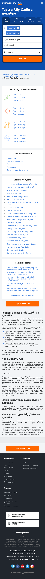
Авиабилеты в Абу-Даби (17, 196)
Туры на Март (18, 94)
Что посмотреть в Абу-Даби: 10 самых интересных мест (20, 273)
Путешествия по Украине (10, 502)
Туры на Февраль (19, 141)
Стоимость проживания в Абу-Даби (22, 213)
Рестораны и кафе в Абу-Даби (20, 219)
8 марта (10, 164)
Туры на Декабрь (19, 135)
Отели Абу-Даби (14, 210)
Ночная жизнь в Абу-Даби (18, 247)
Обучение (8, 498)
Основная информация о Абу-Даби (22, 184)
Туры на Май (18, 100)
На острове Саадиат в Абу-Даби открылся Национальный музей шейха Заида (21, 279)
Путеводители (9, 482)
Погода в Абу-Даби (15, 207)
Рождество (11, 167)
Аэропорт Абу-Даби (15, 199)
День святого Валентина (17, 170)
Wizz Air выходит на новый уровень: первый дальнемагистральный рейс (22, 289)
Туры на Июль (18, 111)
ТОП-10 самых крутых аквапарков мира (21, 284)
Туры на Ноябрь (19, 128)
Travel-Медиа (9, 479)
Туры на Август (19, 114)
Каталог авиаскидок (8, 466)
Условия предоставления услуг (22, 550)
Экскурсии (8, 476)
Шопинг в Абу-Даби (15, 250)
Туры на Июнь (18, 108)
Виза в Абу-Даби (14, 193)
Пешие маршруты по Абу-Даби (20, 232)
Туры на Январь (19, 138)
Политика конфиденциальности (22, 553)
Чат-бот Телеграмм (30, 466)
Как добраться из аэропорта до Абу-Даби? (22, 203)
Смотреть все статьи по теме (22, 295)
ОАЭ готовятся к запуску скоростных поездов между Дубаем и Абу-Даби (22, 268)
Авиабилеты (9, 463)
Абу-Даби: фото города (17, 190)
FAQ (24, 463)
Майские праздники (15, 161)
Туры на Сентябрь (20, 122)
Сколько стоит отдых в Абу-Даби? (21, 187)
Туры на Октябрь (19, 125)
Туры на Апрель (19, 97)
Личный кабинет (10, 492)
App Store (7, 495)
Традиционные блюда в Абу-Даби (21, 216)
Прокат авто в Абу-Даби (17, 235)
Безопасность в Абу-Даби (18, 241)
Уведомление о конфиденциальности (23, 559)
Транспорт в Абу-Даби (16, 238)
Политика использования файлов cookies (22, 556)
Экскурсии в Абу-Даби (16, 229)
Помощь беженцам (11, 506)
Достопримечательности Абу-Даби (22, 226)
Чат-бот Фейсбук (29, 469)
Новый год (11, 158)
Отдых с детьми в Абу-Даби (19, 253)
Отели (6, 473)
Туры (6, 470)
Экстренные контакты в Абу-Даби (21, 244)
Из (5, 28)
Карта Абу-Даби (14, 222)
